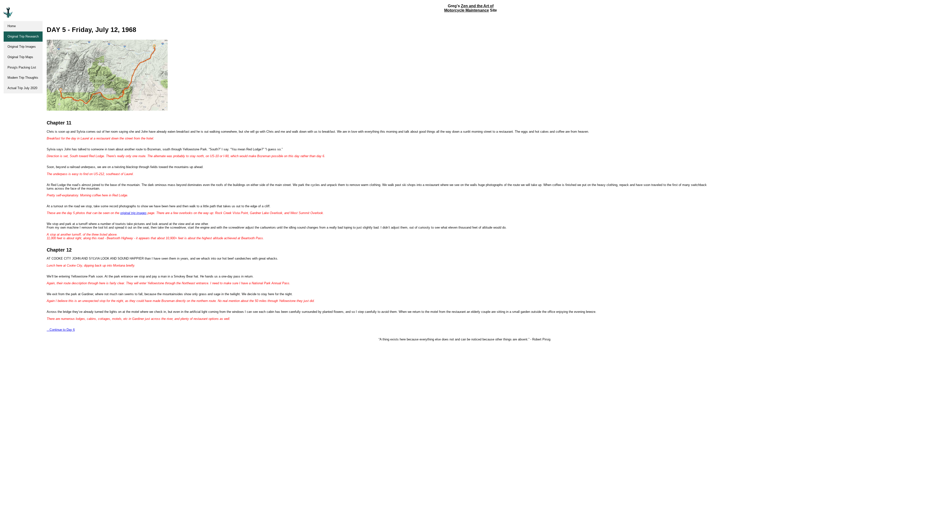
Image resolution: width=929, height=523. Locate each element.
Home (11, 26)
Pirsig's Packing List (21, 67)
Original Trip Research (23, 36)
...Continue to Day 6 (61, 329)
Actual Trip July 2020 (22, 88)
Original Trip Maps (20, 57)
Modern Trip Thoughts (22, 77)
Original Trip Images (21, 46)
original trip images (133, 213)
